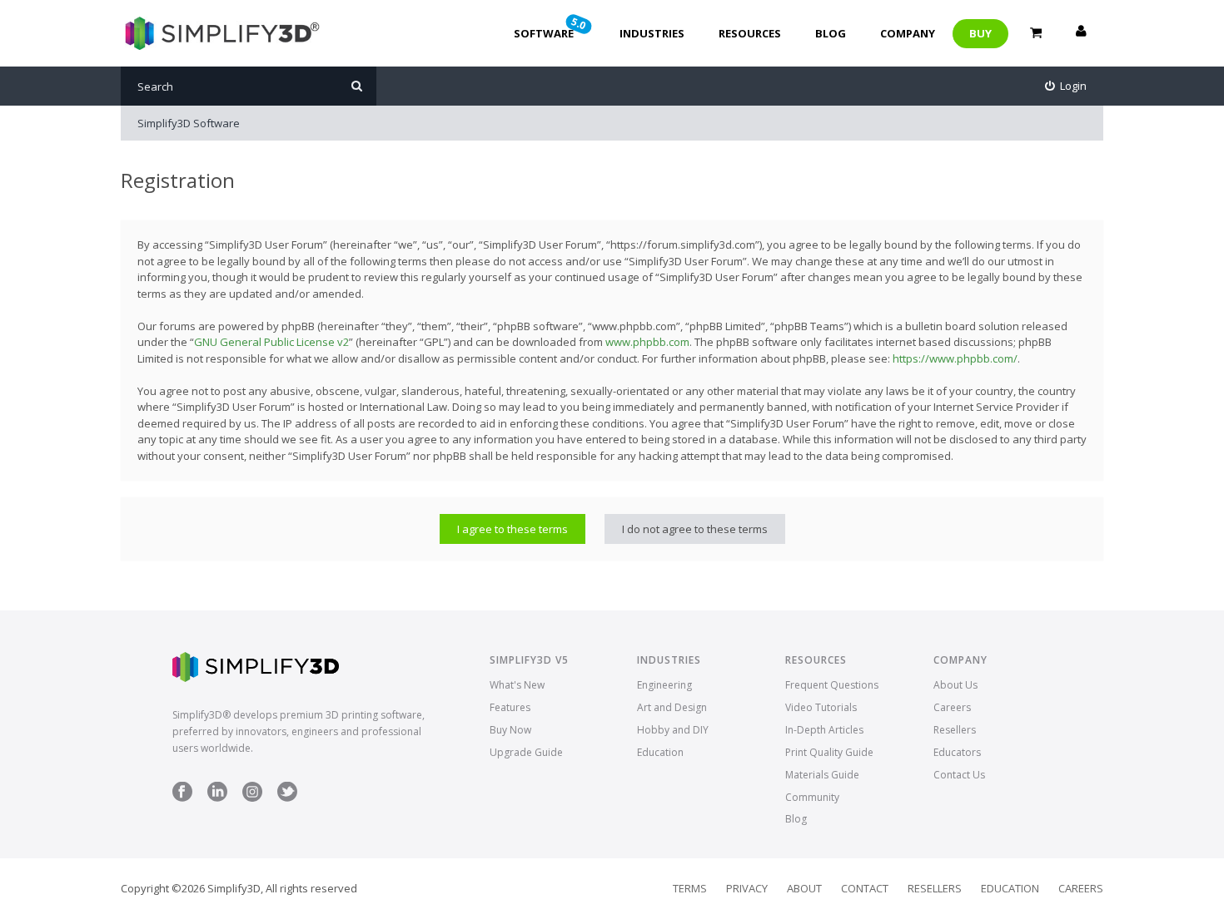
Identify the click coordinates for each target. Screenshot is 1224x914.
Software (551, 27)
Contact (864, 888)
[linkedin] (217, 798)
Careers (952, 707)
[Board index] (220, 33)
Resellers (954, 730)
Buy (980, 33)
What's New (517, 685)
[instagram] (252, 798)
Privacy (747, 888)
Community (812, 797)
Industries (651, 33)
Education (660, 752)
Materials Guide (822, 775)
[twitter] (287, 798)
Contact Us (959, 775)
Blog (830, 33)
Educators (957, 752)
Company (907, 33)
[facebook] (182, 798)
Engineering (664, 685)
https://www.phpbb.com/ (955, 358)
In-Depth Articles (824, 730)
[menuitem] (1066, 86)
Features (510, 707)
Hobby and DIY (673, 730)
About (804, 888)
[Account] (1080, 33)
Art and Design (672, 707)
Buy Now (510, 730)
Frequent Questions (831, 685)
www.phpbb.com (647, 341)
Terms (690, 888)
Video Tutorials (821, 707)
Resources (750, 33)
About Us (955, 685)
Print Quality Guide (829, 752)
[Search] (356, 86)
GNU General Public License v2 (271, 341)
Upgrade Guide (526, 752)
